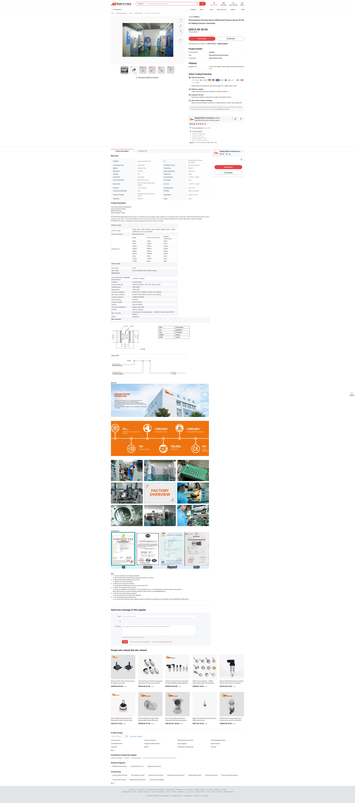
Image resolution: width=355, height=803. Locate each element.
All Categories (117, 9)
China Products (141, 789)
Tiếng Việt (219, 791)
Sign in (242, 5)
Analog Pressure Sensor (154, 766)
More (112, 783)
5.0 (221, 154)
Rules (242, 9)
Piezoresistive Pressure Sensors (152, 13)
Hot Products (132, 789)
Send (125, 642)
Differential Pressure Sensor (185, 740)
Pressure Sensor (139, 13)
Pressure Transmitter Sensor (230, 775)
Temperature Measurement (152, 743)
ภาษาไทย (207, 791)
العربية (187, 791)
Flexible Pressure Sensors (119, 766)
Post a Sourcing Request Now (162, 642)
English (134, 791)
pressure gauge (182, 743)
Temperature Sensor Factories (175, 775)
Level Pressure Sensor (211, 775)
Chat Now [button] (232, 39)
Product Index (209, 789)
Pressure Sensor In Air (137, 766)
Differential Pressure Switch (138, 780)
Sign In (192, 142)
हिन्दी (202, 791)
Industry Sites (189, 789)
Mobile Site (217, 789)
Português (146, 791)
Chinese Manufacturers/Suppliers (155, 789)
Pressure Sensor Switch (119, 780)
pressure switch (215, 743)
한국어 (192, 791)
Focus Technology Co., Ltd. (165, 795)
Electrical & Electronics (121, 13)
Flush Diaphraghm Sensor (218, 740)
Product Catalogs (137, 736)
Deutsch (174, 791)
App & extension (221, 9)
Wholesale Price (180, 789)
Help (211, 9)
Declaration (197, 795)
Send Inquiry (202, 39)
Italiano (168, 791)
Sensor (131, 13)
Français (153, 791)
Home (112, 13)
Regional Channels (199, 789)
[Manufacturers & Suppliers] (121, 4)
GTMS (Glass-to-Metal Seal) (185, 747)
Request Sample (223, 43)
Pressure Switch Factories (119, 775)
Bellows (146, 747)
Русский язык (161, 791)
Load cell (213, 747)
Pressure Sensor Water (194, 775)
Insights (224, 789)
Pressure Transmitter (150, 740)
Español (140, 791)
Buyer (201, 9)
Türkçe (213, 791)
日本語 (197, 791)
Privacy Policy (204, 795)
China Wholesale (170, 789)
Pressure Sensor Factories (155, 775)
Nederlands (181, 791)
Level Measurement (116, 743)
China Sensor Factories (137, 775)
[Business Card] (241, 159)
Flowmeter (114, 747)
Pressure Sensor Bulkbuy (156, 780)
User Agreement (188, 795)
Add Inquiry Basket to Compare (148, 77)
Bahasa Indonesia (228, 791)
